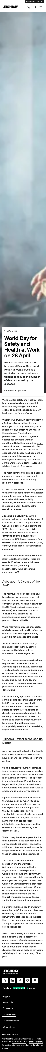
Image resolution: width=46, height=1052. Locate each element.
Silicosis (8, 739)
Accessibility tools (34, 1)
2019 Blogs (12, 331)
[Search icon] (35, 7)
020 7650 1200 (19, 1042)
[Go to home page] (10, 7)
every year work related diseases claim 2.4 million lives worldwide (22, 446)
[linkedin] (12, 980)
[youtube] (35, 980)
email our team (36, 1042)
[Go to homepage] (10, 972)
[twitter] (5, 980)
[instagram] (27, 980)
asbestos (7, 502)
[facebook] (20, 980)
